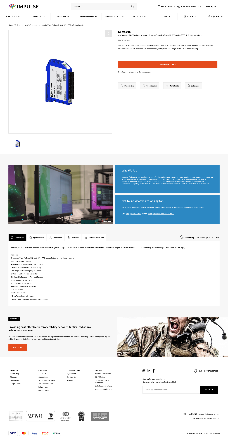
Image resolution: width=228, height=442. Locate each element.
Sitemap (70, 380)
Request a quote (168, 64)
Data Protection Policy (104, 386)
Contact (165, 16)
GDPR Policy (100, 377)
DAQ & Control (112, 16)
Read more (17, 347)
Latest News (43, 387)
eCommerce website (201, 418)
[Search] (132, 6)
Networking (87, 16)
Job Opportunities (45, 384)
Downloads (174, 86)
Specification (151, 86)
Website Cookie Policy (104, 389)
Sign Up (209, 389)
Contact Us (71, 377)
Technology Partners (46, 380)
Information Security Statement (103, 381)
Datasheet (195, 86)
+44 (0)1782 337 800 (133, 214)
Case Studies (43, 390)
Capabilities (43, 377)
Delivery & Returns (96, 237)
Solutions (11, 16)
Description (129, 86)
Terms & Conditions (103, 374)
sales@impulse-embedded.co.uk (161, 214)
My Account (71, 374)
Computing (36, 16)
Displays (61, 16)
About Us (137, 16)
